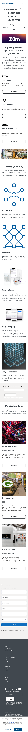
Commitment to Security (10, 657)
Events (6, 679)
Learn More (14, 91)
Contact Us (7, 666)
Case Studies (7, 661)
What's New (7, 664)
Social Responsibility (9, 650)
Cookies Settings (8, 729)
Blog (6, 659)
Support (6, 670)
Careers (6, 668)
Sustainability (8, 648)
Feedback (7, 684)
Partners (6, 672)
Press (6, 675)
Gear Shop (7, 681)
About (6, 646)
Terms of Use (14, 631)
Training (6, 677)
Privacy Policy (21, 631)
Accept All (18, 729)
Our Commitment (8, 655)
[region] (14, 724)
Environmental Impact (9, 652)
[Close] (25, 718)
